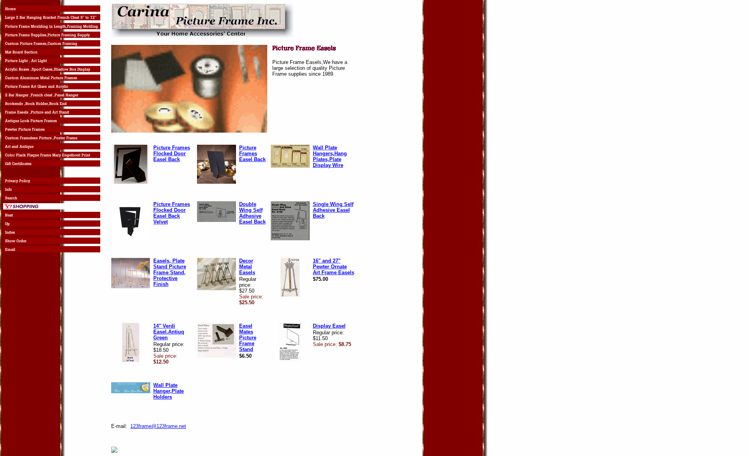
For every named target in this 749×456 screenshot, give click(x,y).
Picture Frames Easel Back (252, 153)
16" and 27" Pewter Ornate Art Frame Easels (333, 266)
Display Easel (329, 326)
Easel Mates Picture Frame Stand (247, 337)
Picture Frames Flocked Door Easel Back (171, 153)
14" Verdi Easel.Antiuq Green (168, 332)
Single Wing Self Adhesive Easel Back (333, 210)
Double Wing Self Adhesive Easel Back (252, 213)
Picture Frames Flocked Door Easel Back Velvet (171, 213)
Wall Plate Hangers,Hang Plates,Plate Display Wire (330, 156)
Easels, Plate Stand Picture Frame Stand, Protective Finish (169, 272)
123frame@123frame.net (158, 426)
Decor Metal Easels (247, 266)
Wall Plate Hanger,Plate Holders (168, 391)
